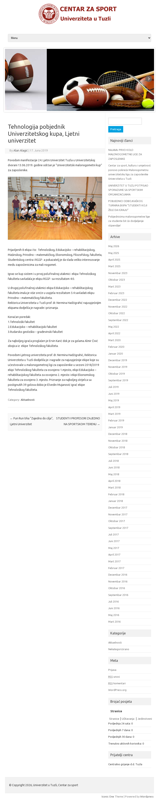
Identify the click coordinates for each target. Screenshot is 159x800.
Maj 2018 (113, 474)
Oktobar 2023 (116, 279)
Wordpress (147, 796)
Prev (10, 79)
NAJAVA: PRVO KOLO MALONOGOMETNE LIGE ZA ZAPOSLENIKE (125, 154)
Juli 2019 (113, 386)
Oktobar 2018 (116, 447)
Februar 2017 (116, 568)
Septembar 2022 (118, 320)
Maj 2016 (113, 615)
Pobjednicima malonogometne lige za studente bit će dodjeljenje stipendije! (129, 221)
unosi (114, 676)
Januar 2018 (115, 500)
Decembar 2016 (117, 574)
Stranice (114, 718)
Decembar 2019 (117, 360)
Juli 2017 (113, 534)
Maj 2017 (113, 547)
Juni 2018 (113, 467)
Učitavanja (128, 718)
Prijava (112, 669)
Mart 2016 (114, 621)
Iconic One (108, 796)
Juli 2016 (113, 601)
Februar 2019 (116, 420)
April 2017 (114, 554)
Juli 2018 (113, 460)
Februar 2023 (116, 293)
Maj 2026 (113, 246)
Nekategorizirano (118, 649)
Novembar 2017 (117, 514)
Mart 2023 (114, 286)
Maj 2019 (113, 400)
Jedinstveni (144, 718)
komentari (117, 683)
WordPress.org (117, 689)
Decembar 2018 (117, 433)
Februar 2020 (116, 346)
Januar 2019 (115, 427)
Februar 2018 (116, 494)
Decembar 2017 (117, 507)
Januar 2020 (115, 353)
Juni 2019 (113, 393)
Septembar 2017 (118, 527)
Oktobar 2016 (116, 588)
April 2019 (114, 407)
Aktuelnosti (28, 399)
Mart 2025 (114, 266)
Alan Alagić (20, 150)
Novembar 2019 (117, 366)
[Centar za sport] (79, 23)
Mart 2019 (114, 413)
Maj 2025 (113, 252)
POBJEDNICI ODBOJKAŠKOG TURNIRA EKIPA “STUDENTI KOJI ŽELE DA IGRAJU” (127, 205)
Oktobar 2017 (116, 521)
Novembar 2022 (117, 306)
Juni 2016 (113, 608)
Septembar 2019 (118, 380)
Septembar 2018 (118, 453)
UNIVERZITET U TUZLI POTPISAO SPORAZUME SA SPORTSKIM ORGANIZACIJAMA (128, 190)
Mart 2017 (114, 561)
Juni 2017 (113, 541)
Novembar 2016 (117, 581)
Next (148, 79)
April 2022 (114, 333)
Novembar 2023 (117, 273)
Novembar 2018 (117, 440)
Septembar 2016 (118, 594)
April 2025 (114, 259)
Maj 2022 (113, 326)
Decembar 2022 (117, 299)
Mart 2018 (114, 487)
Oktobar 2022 (116, 313)
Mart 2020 (114, 340)
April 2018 (114, 480)
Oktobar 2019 (116, 373)
